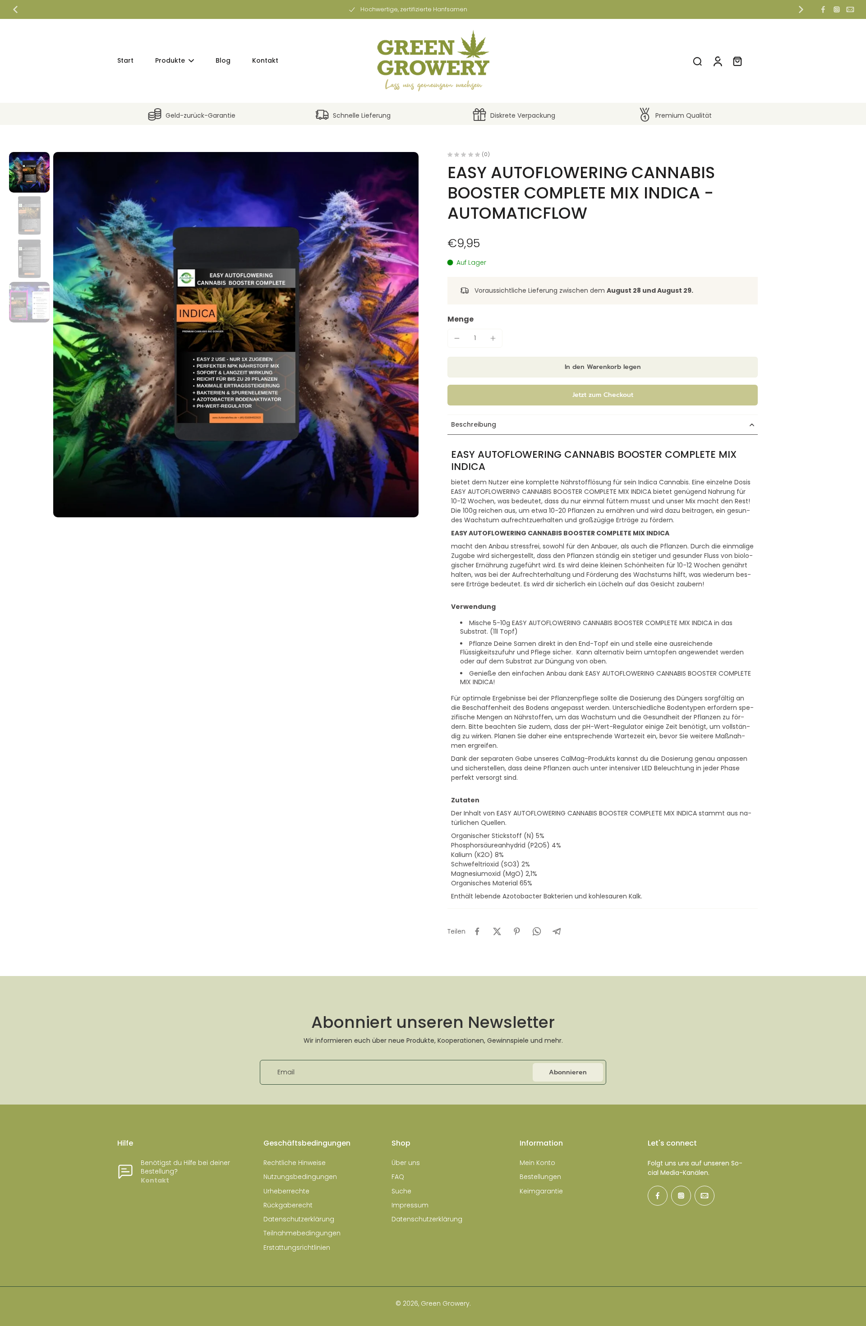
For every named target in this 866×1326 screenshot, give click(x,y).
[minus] (457, 338)
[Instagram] (836, 9)
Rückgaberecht (288, 1205)
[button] (602, 367)
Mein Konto (537, 1163)
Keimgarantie (541, 1191)
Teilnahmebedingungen (302, 1233)
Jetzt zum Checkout (602, 395)
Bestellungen (540, 1177)
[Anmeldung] (717, 61)
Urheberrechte (286, 1191)
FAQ (398, 1177)
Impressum (410, 1205)
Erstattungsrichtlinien (296, 1247)
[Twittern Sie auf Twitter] (497, 931)
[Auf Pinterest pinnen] (517, 931)
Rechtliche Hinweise (294, 1163)
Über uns (406, 1163)
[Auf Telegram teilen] (557, 931)
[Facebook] (823, 9)
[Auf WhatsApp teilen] (537, 931)
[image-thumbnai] (29, 172)
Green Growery (445, 1303)
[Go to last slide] (15, 9)
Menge (460, 319)
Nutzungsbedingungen (300, 1177)
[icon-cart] (737, 61)
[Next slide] (801, 9)
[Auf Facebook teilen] (477, 931)
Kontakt (155, 1180)
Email (286, 1072)
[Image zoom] (236, 334)
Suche (401, 1191)
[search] (697, 61)
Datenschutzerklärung (298, 1219)
